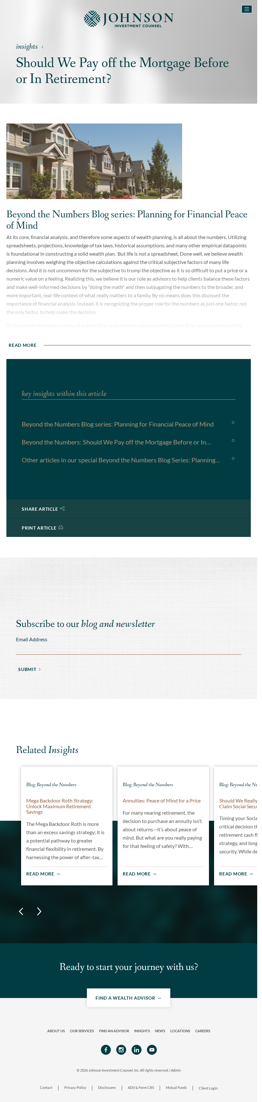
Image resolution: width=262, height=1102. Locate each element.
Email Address (31, 639)
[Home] (129, 18)
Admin (176, 1070)
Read (22, 344)
